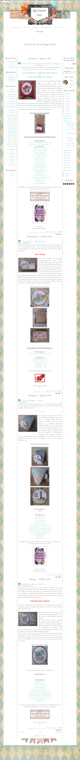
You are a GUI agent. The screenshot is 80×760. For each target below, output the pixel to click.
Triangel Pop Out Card (12, 147)
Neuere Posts (21, 732)
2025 (65, 97)
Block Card (10, 95)
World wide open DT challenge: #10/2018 (39, 178)
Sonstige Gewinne (12, 67)
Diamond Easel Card (12, 107)
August (67, 153)
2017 (65, 173)
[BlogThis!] (57, 234)
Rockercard (10, 134)
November (68, 119)
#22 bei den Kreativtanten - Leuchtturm (32, 401)
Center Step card (11, 102)
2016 (65, 176)
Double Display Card (12, 112)
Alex (72, 81)
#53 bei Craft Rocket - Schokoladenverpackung (33, 241)
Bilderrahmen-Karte (12, 91)
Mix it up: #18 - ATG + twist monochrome (40, 145)
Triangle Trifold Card (12, 150)
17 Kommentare (57, 574)
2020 (65, 109)
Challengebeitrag (35, 232)
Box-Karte (10, 97)
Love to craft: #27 (39, 174)
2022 (65, 104)
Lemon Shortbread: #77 (39, 522)
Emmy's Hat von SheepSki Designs (27, 107)
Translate (74, 73)
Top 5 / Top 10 (12, 65)
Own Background (53, 232)
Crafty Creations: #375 (40, 517)
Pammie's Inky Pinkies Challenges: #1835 (39, 526)
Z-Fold (11, 163)
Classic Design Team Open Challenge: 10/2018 (40, 532)
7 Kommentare (57, 390)
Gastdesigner (35, 28)
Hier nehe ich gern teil (16, 28)
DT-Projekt (49, 232)
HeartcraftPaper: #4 (40, 172)
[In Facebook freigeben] (59, 234)
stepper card (11, 165)
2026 (65, 94)
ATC (11, 90)
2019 (65, 111)
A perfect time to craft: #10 (40, 168)
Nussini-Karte (11, 128)
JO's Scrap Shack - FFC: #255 (40, 156)
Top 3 (12, 64)
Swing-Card (11, 141)
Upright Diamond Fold (12, 160)
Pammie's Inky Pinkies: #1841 (40, 150)
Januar (67, 170)
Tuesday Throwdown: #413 (40, 152)
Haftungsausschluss (11, 77)
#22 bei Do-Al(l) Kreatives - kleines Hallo (33, 584)
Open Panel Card (11, 130)
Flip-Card (11, 121)
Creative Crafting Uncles (45, 28)
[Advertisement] (10, 197)
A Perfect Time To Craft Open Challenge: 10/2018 (40, 528)
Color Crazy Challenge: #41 (40, 154)
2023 (65, 102)
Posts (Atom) (43, 736)
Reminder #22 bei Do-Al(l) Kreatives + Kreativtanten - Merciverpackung (40, 64)
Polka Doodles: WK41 (40, 158)
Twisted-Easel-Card (12, 157)
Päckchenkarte (11, 132)
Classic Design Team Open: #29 (40, 170)
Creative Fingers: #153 (40, 181)
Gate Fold (11, 125)
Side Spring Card (11, 137)
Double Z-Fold (10, 116)
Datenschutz (12, 76)
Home (6, 28)
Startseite (40, 732)
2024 (65, 99)
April (67, 163)
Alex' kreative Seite (39, 13)
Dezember (68, 116)
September (68, 151)
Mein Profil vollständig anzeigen (71, 85)
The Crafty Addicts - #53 (40, 365)
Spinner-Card (11, 139)
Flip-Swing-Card (11, 123)
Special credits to (12, 79)
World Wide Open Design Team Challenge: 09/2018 (40, 530)
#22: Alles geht (39, 412)
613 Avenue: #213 (40, 536)
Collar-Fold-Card (11, 103)
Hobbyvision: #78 (40, 179)
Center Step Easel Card (12, 98)
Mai (67, 160)
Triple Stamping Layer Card (12, 154)
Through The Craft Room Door (40, 524)
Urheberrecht (12, 81)
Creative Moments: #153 (39, 519)
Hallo (50, 728)
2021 (65, 106)
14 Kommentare (57, 727)
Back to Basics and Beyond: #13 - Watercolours (40, 143)
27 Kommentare (57, 231)
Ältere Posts (58, 732)
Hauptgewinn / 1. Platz (12, 62)
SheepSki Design (58, 232)
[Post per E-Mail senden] (60, 231)
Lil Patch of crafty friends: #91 (40, 166)
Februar (68, 168)
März (67, 165)
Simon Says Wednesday (39, 520)
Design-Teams (26, 28)
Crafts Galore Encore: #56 (40, 183)
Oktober (68, 121)
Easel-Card (10, 119)
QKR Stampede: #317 (40, 160)
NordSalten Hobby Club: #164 (40, 534)
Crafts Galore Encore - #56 (39, 367)
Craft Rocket (43, 391)
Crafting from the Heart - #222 (39, 359)
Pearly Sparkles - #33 (39, 363)
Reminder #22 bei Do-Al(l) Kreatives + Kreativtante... (70, 125)
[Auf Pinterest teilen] (60, 234)
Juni (67, 158)
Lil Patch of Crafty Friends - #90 (40, 361)
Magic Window (11, 126)
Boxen (12, 174)
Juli (67, 156)
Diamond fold (11, 110)
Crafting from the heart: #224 (40, 148)
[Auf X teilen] (58, 234)
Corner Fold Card (11, 105)
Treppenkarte (11, 143)
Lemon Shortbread (51, 391)
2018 (65, 114)
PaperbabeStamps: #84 (40, 164)
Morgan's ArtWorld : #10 (40, 176)
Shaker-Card (11, 136)
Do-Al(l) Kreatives (58, 28)
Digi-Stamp (39, 232)
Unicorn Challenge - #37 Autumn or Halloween (40, 354)
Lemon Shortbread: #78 (39, 162)
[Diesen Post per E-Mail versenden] (55, 234)
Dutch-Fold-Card (11, 117)
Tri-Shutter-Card (11, 145)
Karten (11, 175)
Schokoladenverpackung (58, 391)
